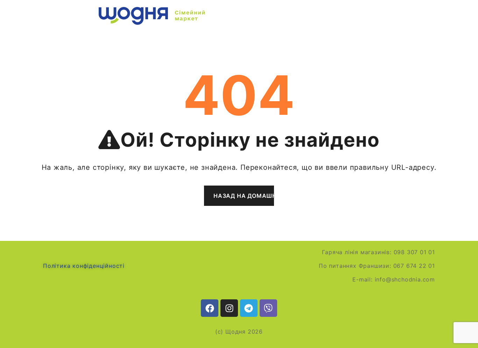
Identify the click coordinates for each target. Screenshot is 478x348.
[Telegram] (249, 308)
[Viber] (268, 308)
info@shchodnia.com (405, 279)
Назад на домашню (243, 195)
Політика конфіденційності (84, 265)
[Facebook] (209, 308)
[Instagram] (229, 308)
